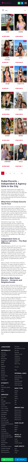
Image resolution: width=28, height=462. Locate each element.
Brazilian (3, 360)
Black (16, 429)
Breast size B (18, 412)
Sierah (21, 109)
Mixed (2, 391)
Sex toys (17, 350)
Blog (16, 370)
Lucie (7, 32)
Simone (21, 135)
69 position (4, 397)
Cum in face (4, 406)
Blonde (16, 425)
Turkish (3, 377)
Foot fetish (3, 431)
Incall (16, 439)
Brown (16, 427)
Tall (15, 402)
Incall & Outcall (18, 443)
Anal (2, 399)
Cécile (21, 161)
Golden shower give (6, 435)
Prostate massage (5, 448)
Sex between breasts (20, 348)
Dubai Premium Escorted (18, 378)
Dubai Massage (18, 381)
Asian (2, 385)
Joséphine (7, 161)
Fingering (3, 429)
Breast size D (18, 415)
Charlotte (20, 83)
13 (21, 173)
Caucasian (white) (5, 387)
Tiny (16, 404)
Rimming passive (5, 452)
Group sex (3, 438)
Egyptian (3, 366)
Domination (4, 418)
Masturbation (4, 442)
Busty (16, 392)
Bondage (3, 401)
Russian (3, 374)
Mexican (3, 372)
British (2, 362)
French (3, 368)
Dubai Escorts (18, 375)
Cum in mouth (4, 408)
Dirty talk (3, 416)
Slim (16, 400)
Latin (2, 389)
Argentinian (4, 354)
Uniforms (17, 362)
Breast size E (18, 417)
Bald (16, 448)
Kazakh (3, 370)
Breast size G (18, 419)
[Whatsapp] (19, 3)
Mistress (3, 444)
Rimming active (5, 450)
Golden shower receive (7, 437)
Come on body (4, 410)
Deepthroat (4, 414)
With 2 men (17, 363)
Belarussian (4, 358)
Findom (3, 427)
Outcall (16, 441)
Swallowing (17, 360)
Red (16, 431)
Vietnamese (4, 379)
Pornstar (17, 367)
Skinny (16, 398)
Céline (7, 83)
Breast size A (18, 410)
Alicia (20, 57)
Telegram (21, 459)
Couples (3, 404)
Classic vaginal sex (5, 403)
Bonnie (7, 135)
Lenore (20, 32)
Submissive (17, 358)
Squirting (17, 352)
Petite (16, 396)
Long (16, 452)
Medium (17, 450)
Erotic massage (5, 422)
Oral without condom (6, 446)
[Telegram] (22, 3)
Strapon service (18, 354)
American (3, 353)
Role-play (17, 346)
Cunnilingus (4, 412)
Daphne (7, 109)
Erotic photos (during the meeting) (7, 424)
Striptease (17, 356)
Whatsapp (8, 459)
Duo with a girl (4, 420)
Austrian (3, 356)
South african (4, 375)
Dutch (2, 364)
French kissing (4, 433)
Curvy (16, 394)
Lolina (7, 57)
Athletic (16, 390)
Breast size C (18, 414)
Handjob (3, 440)
